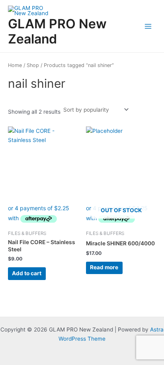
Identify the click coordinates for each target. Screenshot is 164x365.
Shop (33, 65)
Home (15, 65)
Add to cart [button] (26, 273)
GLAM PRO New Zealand (57, 31)
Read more (104, 267)
